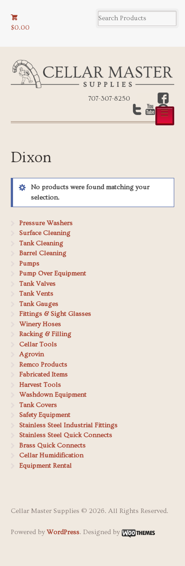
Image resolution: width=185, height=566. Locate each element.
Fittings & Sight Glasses (55, 314)
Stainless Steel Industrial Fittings (68, 425)
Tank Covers (38, 405)
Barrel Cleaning (42, 253)
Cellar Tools (38, 344)
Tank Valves (37, 283)
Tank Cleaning (41, 243)
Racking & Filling (45, 334)
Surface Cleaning (44, 233)
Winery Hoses (40, 324)
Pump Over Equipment (52, 273)
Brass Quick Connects (52, 445)
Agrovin (31, 354)
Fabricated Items (43, 374)
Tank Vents (36, 293)
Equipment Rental (45, 465)
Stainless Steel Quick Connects (65, 435)
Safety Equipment (44, 415)
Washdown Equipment (53, 394)
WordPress (63, 532)
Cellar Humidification (51, 455)
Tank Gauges (38, 304)
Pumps (29, 263)
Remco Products (43, 364)
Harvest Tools (40, 385)
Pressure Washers (46, 223)
